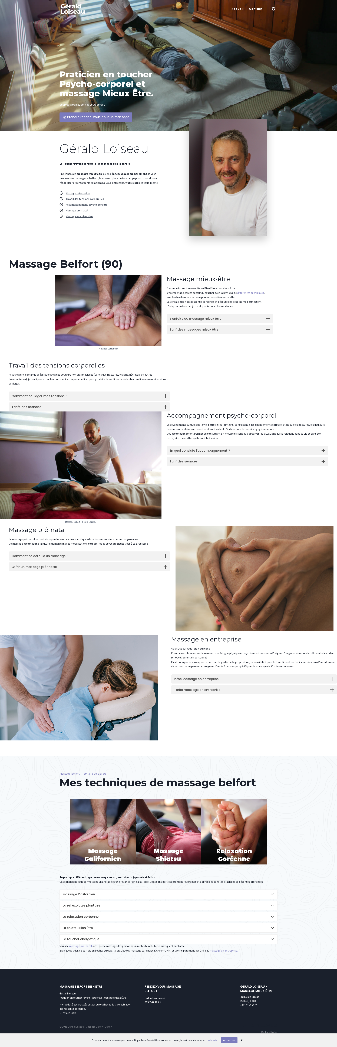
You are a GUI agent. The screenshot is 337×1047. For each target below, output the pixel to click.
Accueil (238, 9)
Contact (256, 9)
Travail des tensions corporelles (85, 199)
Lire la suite (212, 1040)
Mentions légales (269, 1032)
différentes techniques (250, 292)
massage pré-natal (80, 946)
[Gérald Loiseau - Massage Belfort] (78, 9)
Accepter (229, 1040)
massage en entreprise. (224, 950)
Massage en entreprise (79, 216)
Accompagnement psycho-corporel (87, 204)
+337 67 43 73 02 (248, 1005)
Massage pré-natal (77, 210)
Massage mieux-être (78, 193)
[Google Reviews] (273, 9)
